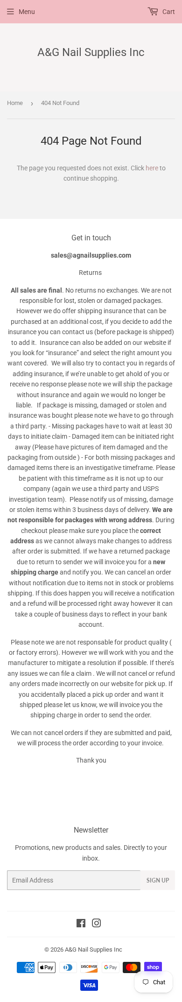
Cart (168, 11)
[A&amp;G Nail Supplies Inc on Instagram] (96, 924)
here (152, 168)
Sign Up (158, 880)
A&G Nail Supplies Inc (91, 52)
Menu (27, 11)
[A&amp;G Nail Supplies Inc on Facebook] (81, 924)
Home (15, 102)
